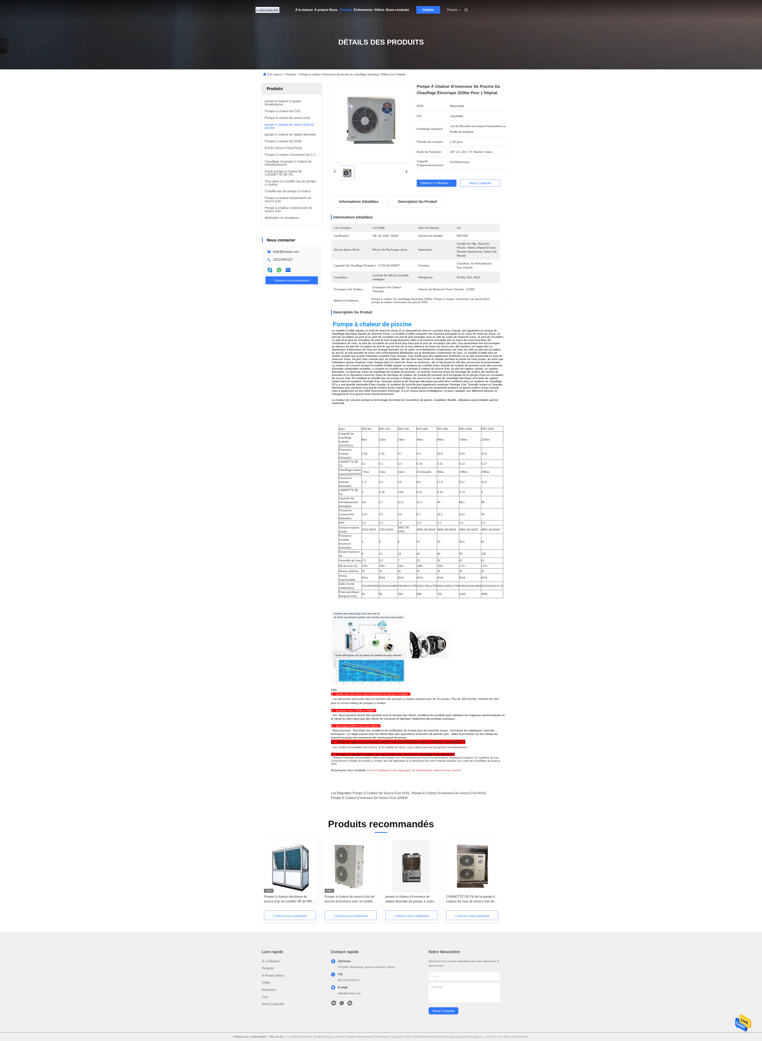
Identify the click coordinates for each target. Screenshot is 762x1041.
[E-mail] (288, 270)
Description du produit (417, 202)
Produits (346, 9)
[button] (269, 875)
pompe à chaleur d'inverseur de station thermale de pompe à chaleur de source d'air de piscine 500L (411, 899)
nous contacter (444, 1011)
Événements (363, 9)
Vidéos (379, 9)
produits (268, 968)
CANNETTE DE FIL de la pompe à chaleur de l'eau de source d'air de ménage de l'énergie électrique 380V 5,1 (472, 899)
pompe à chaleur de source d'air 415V (381, 793)
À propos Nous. (326, 9)
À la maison (304, 9)
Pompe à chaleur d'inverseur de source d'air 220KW (369, 798)
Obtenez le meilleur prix (437, 183)
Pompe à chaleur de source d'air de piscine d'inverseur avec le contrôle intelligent (349, 899)
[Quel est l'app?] (279, 270)
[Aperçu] (267, 10)
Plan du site (276, 1036)
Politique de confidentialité (249, 1036)
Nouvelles (269, 989)
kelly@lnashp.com (286, 251)
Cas (265, 997)
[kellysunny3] (350, 1004)
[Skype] (270, 270)
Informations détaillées (358, 202)
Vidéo (266, 982)
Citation (428, 9)
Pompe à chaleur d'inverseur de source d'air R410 (449, 793)
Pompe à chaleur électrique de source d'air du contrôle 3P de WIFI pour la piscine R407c (288, 899)
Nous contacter (397, 9)
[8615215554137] (341, 1004)
